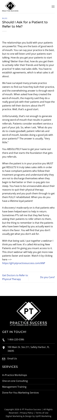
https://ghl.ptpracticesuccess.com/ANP (23, 263)
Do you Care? (47, 277)
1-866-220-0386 (15, 339)
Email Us (12, 358)
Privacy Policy (26, 412)
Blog (4, 18)
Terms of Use (42, 412)
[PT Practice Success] (13, 6)
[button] (53, 6)
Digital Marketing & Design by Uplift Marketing (28, 416)
